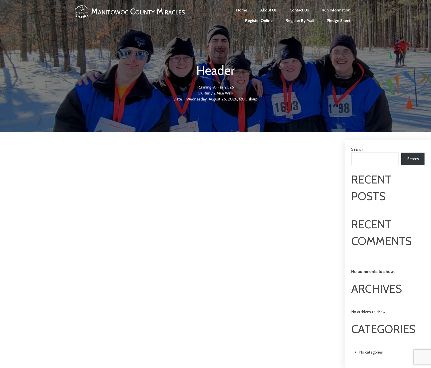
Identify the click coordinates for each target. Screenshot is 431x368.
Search (357, 149)
